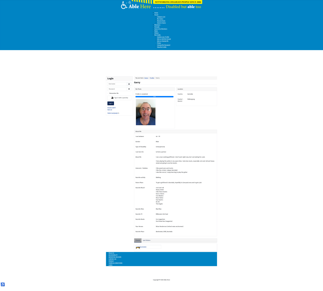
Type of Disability (141, 147)
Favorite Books (140, 219)
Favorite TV (139, 214)
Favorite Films (140, 209)
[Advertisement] (161, 62)
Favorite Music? (140, 188)
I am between (140, 136)
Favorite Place (140, 231)
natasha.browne (141, 247)
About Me (138, 157)
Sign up (109, 109)
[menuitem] (156, 13)
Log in (111, 103)
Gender (138, 141)
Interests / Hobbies (142, 168)
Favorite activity (140, 177)
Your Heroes (139, 226)
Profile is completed (142, 94)
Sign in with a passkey (121, 98)
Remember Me (114, 93)
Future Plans (139, 182)
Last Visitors (146, 240)
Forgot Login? (111, 107)
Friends (138, 240)
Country (180, 94)
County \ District (180, 100)
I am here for (140, 152)
